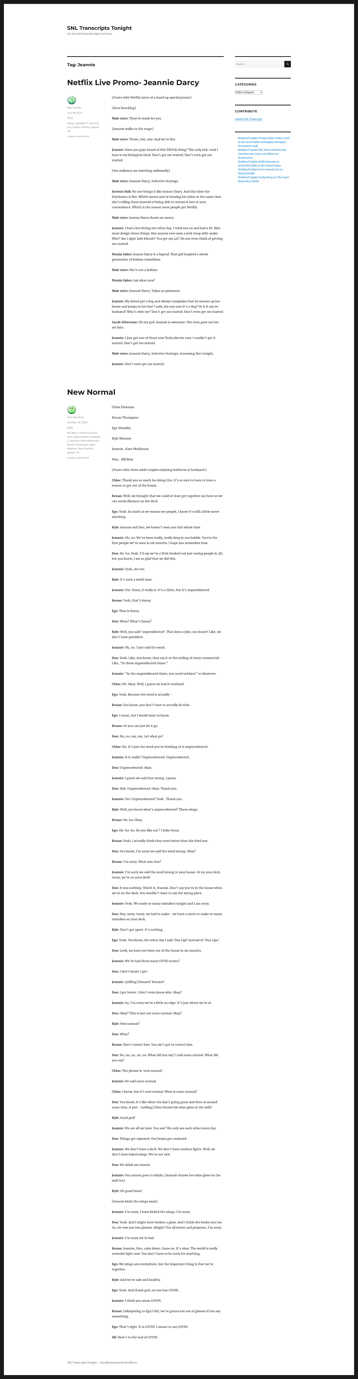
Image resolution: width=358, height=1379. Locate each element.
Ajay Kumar (74, 107)
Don (69, 436)
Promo (86, 127)
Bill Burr (72, 432)
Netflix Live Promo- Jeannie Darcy (133, 82)
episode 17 (81, 123)
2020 (70, 427)
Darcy (70, 123)
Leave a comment (78, 136)
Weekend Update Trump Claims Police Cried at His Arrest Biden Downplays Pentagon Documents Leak (264, 142)
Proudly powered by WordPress (118, 1362)
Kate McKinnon (90, 440)
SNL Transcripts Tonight (99, 28)
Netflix (77, 127)
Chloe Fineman (87, 432)
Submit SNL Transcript (248, 119)
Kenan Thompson (78, 444)
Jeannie (94, 123)
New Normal (91, 392)
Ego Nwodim (81, 436)
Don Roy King (75, 417)
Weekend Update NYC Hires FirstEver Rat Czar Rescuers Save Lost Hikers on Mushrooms (262, 153)
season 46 (73, 452)
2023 (70, 117)
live (69, 127)
